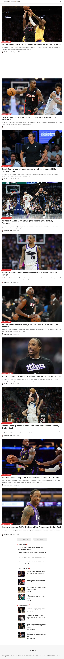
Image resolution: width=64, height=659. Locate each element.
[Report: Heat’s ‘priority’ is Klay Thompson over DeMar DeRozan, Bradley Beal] (32, 405)
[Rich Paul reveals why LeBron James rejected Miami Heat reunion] (32, 457)
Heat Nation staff (8, 51)
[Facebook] (29, 651)
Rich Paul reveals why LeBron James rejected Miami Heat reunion (31, 478)
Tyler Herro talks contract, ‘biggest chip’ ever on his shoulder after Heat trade (36, 634)
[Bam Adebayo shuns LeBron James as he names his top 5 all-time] (32, 24)
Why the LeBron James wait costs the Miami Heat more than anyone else (36, 573)
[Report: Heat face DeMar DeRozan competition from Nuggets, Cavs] (32, 355)
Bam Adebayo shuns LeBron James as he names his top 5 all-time (31, 44)
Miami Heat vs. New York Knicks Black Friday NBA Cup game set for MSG (36, 617)
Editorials (29, 577)
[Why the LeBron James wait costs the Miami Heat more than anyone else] (21, 574)
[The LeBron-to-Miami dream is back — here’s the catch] (21, 590)
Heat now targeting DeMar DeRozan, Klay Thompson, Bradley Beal (31, 527)
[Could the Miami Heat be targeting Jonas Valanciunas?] (21, 582)
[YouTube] (33, 651)
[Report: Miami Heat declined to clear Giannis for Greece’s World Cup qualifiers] (21, 626)
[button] (3, 2)
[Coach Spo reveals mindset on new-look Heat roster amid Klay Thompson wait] (32, 148)
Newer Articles (24, 539)
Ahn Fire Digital (33, 655)
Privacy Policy (5, 657)
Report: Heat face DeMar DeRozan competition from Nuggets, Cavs (31, 376)
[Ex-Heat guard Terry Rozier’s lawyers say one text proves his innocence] (32, 96)
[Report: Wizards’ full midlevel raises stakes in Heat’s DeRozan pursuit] (32, 252)
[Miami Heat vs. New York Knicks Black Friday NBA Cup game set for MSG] (21, 618)
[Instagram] (35, 651)
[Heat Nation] (12, 2)
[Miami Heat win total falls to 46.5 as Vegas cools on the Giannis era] (21, 610)
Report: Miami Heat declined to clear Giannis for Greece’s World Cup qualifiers (36, 626)
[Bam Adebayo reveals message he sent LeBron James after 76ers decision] (32, 304)
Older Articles (39, 539)
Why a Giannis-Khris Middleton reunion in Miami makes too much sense (36, 596)
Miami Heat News (6, 41)
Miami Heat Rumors (7, 373)
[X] (31, 651)
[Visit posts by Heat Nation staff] (2, 52)
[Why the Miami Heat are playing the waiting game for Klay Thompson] (32, 200)
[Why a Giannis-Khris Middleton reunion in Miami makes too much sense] (21, 597)
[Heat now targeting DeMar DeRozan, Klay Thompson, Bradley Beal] (32, 506)
